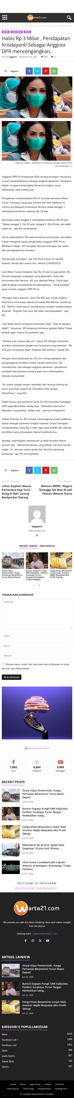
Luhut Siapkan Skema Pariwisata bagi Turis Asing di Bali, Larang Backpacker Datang (16, 491)
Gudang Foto (61, 1088)
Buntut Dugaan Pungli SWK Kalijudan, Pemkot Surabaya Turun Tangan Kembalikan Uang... (45, 812)
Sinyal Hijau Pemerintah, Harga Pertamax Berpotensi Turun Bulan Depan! (12, 573)
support (13, 56)
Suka (13, 760)
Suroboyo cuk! (9, 1045)
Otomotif (59, 1084)
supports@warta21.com (45, 933)
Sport (4, 1050)
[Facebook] (29, 71)
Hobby (48, 1084)
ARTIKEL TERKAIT (28, 545)
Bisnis (14, 25)
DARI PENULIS (47, 545)
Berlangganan (60, 760)
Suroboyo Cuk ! (10, 1039)
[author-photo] (37, 514)
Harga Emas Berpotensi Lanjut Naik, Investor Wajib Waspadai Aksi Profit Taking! (61, 573)
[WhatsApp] (54, 71)
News (27, 32)
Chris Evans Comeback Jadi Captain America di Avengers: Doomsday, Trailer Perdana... (46, 866)
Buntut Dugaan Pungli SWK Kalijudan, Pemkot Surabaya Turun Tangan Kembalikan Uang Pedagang (37, 575)
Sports (5, 1066)
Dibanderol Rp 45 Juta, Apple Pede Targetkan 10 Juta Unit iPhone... (43, 846)
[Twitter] (37, 71)
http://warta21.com (37, 531)
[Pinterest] (45, 71)
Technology (28, 1088)
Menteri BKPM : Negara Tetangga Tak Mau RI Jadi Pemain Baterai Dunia (55, 489)
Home (13, 1084)
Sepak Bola (8, 1061)
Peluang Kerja (44, 1088)
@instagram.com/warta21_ (37, 888)
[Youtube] (48, 941)
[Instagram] (33, 941)
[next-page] (39, 585)
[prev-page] (35, 585)
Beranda (5, 25)
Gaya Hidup (17, 32)
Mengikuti (37, 760)
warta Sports (8, 1056)
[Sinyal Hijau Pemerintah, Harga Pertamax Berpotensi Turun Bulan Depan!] (13, 560)
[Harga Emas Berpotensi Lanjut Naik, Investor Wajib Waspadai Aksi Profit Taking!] (61, 560)
